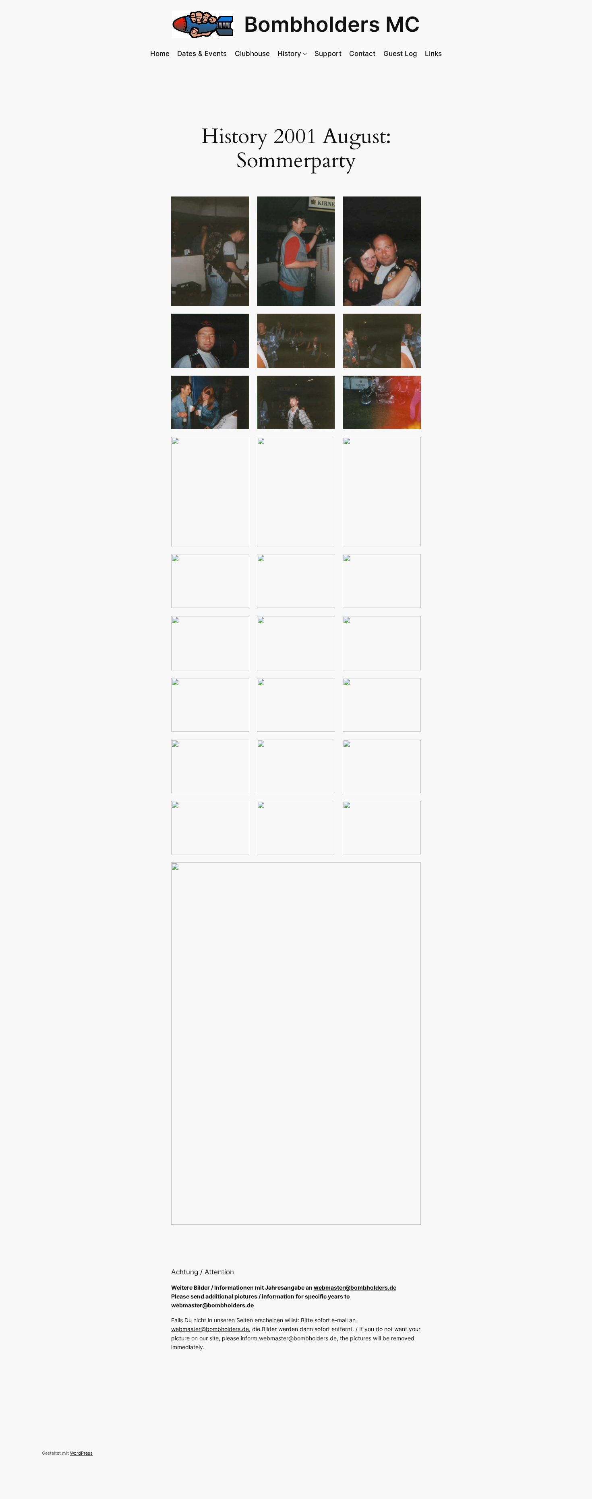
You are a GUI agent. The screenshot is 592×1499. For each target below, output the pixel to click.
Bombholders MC (332, 24)
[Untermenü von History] (305, 54)
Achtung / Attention (202, 1272)
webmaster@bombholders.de (355, 1287)
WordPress (81, 1453)
